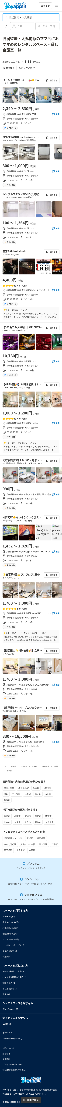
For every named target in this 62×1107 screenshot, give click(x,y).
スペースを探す (9, 916)
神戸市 (24, 766)
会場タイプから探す (11, 922)
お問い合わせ (8, 1048)
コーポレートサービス (12, 945)
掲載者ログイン (9, 982)
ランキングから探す (11, 939)
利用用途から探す (10, 928)
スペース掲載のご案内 (12, 971)
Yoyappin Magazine (11, 1038)
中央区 (34, 766)
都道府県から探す (10, 933)
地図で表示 (33, 1100)
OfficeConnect (9, 1009)
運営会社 (6, 1053)
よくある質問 (8, 950)
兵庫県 (13, 766)
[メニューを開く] (56, 6)
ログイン (45, 5)
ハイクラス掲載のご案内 (13, 977)
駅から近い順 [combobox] (25, 67)
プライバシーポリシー (12, 1064)
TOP (4, 766)
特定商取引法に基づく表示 (14, 1069)
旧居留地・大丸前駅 (50, 766)
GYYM (5, 1024)
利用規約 (6, 956)
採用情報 (6, 1059)
